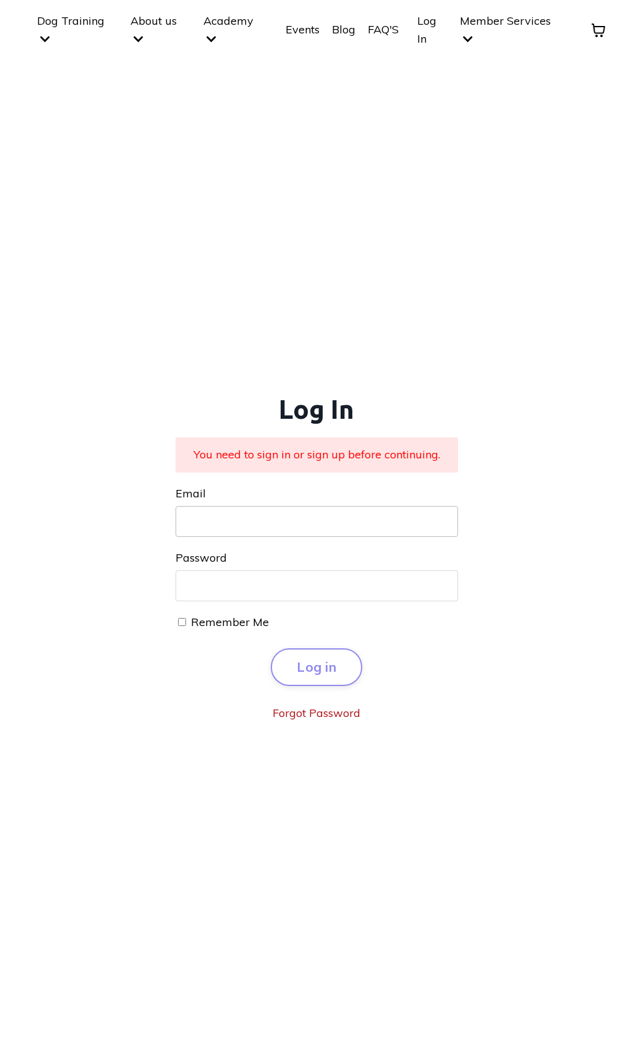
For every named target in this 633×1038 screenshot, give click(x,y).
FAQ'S (383, 29)
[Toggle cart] (598, 30)
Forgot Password (316, 713)
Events (303, 29)
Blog (343, 29)
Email (191, 493)
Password (201, 558)
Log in (316, 666)
